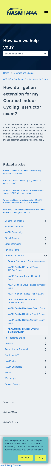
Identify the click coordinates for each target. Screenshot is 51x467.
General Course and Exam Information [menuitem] (26, 261)
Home (6, 73)
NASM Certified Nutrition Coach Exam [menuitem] (26, 314)
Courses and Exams (23, 73)
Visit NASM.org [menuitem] (10, 412)
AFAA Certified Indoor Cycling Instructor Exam (25, 79)
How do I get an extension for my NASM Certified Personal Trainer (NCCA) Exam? (24, 211)
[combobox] (23, 53)
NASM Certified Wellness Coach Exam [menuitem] (26, 308)
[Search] (45, 53)
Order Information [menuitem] (13, 244)
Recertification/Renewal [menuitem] (16, 349)
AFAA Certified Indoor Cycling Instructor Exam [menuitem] (23, 330)
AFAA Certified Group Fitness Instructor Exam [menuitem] (26, 286)
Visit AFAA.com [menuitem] (10, 422)
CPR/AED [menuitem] (10, 343)
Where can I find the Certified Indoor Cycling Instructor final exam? (22, 172)
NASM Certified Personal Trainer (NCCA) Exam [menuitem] (23, 268)
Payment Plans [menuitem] (12, 250)
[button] (45, 221)
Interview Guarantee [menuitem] (14, 226)
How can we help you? (21, 44)
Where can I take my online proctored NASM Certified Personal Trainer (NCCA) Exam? (22, 201)
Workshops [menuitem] (10, 378)
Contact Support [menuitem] (12, 384)
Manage (25, 457)
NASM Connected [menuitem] (13, 367)
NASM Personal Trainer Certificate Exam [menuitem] (24, 277)
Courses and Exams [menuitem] (14, 255)
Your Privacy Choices (10, 465)
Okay (40, 457)
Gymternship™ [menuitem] (12, 355)
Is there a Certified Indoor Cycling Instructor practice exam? (22, 181)
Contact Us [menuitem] (8, 402)
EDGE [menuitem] (8, 372)
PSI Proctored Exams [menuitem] (15, 338)
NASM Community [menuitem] (14, 232)
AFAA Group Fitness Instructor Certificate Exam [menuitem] (22, 301)
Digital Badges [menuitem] (12, 238)
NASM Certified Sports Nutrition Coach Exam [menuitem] (26, 321)
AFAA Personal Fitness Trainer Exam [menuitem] (26, 294)
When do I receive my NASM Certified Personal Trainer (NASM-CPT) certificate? (23, 191)
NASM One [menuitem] (10, 361)
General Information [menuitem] (14, 221)
